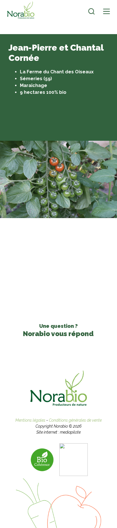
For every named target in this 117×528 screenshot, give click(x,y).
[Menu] (106, 11)
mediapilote (70, 432)
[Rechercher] (91, 11)
